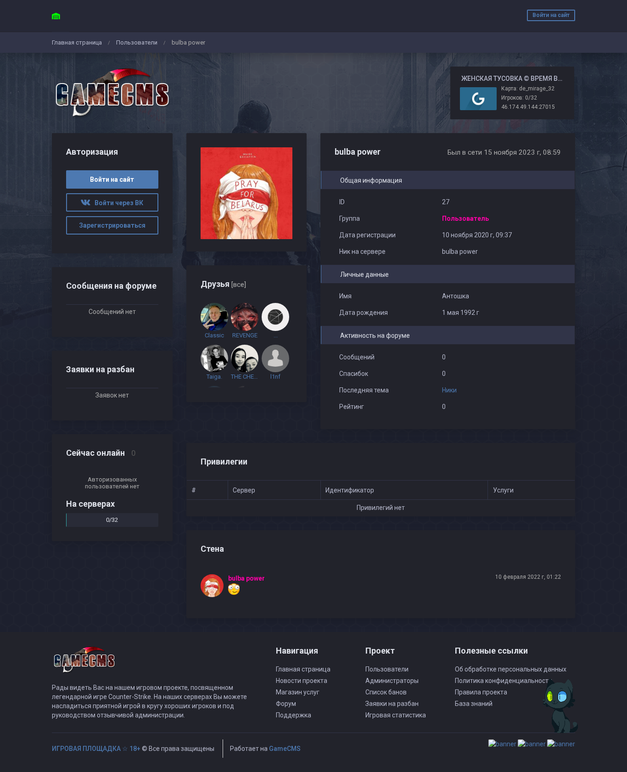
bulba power (246, 578)
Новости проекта (301, 680)
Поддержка (293, 715)
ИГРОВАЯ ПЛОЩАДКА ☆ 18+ (96, 748)
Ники (449, 390)
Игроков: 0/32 (519, 98)
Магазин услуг (297, 692)
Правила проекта (481, 692)
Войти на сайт (551, 15)
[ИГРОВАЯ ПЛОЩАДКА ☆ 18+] (112, 93)
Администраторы (392, 680)
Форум (286, 703)
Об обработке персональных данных (510, 669)
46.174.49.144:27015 (528, 107)
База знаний (474, 703)
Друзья (223, 284)
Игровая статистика (395, 715)
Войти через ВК (116, 203)
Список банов (386, 692)
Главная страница (77, 42)
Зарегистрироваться (112, 225)
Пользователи (136, 42)
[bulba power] (214, 585)
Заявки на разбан (392, 703)
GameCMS (285, 748)
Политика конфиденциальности (503, 680)
